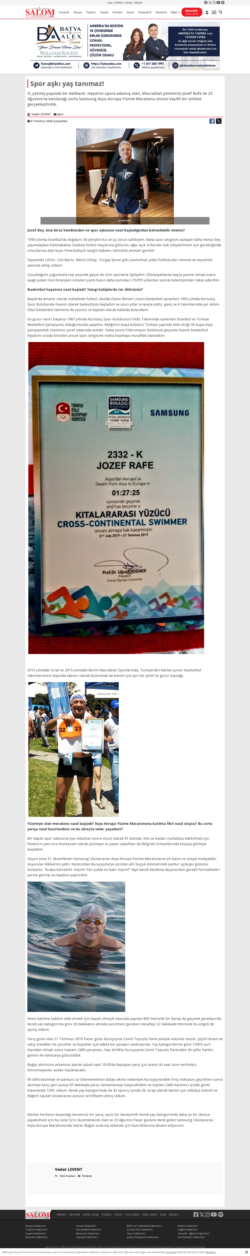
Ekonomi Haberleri (87, 1233)
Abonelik (74, 1214)
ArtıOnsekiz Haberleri (191, 1237)
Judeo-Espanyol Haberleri (143, 1237)
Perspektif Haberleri (89, 1229)
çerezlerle (171, 1252)
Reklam (119, 2)
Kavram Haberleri (36, 1237)
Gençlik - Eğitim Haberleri (194, 1233)
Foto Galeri (132, 1214)
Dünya (77, 12)
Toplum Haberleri (36, 1229)
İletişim (139, 2)
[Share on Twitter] (218, 121)
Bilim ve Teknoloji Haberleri (144, 1226)
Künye (129, 2)
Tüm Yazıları (67, 1176)
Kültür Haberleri (188, 1226)
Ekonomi (161, 12)
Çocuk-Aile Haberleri (140, 1229)
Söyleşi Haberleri (87, 1237)
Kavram (117, 12)
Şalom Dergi (90, 1214)
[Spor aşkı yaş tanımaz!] (125, 176)
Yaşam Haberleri (35, 1233)
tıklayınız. (211, 1252)
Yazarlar (64, 12)
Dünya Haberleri (35, 1226)
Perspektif (145, 12)
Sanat (130, 12)
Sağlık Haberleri (188, 1229)
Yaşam (104, 12)
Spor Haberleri (136, 1233)
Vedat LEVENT (69, 1169)
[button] (220, 12)
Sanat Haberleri (86, 1226)
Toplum (91, 12)
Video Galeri (149, 1214)
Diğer (174, 12)
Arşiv (110, 2)
